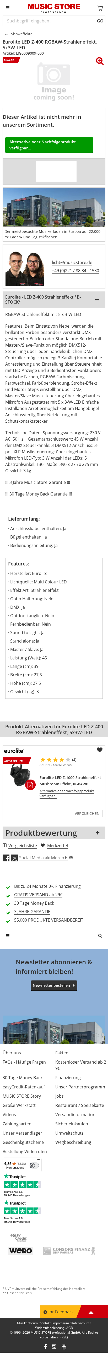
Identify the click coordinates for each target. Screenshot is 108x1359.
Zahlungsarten (17, 1124)
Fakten (61, 1053)
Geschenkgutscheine (23, 1142)
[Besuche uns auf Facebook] (45, 1347)
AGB (69, 1327)
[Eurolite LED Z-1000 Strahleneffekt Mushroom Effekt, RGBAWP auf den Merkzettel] (99, 749)
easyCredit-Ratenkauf (24, 1087)
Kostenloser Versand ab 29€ (80, 1065)
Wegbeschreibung (73, 1142)
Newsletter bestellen (51, 985)
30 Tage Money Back (22, 1077)
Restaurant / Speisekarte (79, 1105)
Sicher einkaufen (71, 1124)
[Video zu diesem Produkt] (46, 171)
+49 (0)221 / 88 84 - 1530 (75, 270)
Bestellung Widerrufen (25, 1151)
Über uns (12, 1053)
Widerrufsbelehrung (49, 1327)
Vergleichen (87, 813)
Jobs (59, 1096)
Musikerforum (27, 1323)
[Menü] (38, 1161)
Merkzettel (57, 845)
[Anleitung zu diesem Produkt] (66, 171)
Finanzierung (68, 1077)
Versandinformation (75, 1114)
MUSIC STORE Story (22, 1096)
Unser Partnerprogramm (80, 1087)
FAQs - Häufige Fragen (24, 1062)
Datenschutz (80, 1323)
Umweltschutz (69, 1133)
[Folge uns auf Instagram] (54, 1347)
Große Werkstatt (19, 1105)
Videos (9, 1114)
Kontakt (45, 1323)
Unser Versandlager (22, 1133)
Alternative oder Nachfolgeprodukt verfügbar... (42, 144)
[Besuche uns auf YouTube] (64, 1347)
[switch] (34, 1165)
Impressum (60, 1323)
